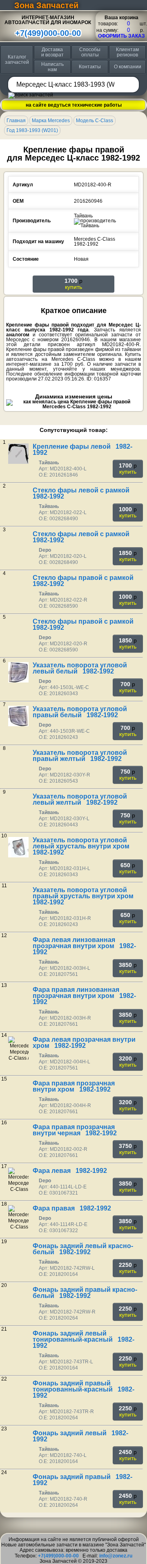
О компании (127, 66)
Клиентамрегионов (127, 52)
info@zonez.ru (115, 1556)
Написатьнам (52, 66)
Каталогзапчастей (17, 59)
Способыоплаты (89, 52)
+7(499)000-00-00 (48, 33)
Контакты (90, 66)
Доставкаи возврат (52, 52)
